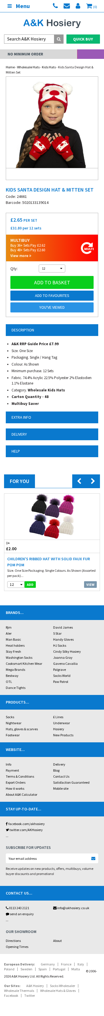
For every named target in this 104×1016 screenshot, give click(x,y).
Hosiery (58, 729)
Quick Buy (83, 39)
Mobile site (60, 788)
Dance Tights (15, 687)
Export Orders (15, 782)
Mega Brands (15, 669)
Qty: (14, 268)
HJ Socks (59, 645)
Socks (10, 717)
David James (63, 627)
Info (8, 764)
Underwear (61, 723)
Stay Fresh (13, 651)
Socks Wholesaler (62, 986)
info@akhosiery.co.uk (73, 908)
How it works (15, 788)
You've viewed (52, 307)
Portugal (59, 969)
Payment (12, 770)
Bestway (12, 675)
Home (10, 67)
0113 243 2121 (18, 908)
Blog (56, 770)
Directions (13, 940)
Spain (42, 969)
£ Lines (58, 717)
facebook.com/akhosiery (26, 824)
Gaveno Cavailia (65, 663)
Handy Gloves (63, 639)
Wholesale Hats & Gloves (58, 990)
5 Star (57, 633)
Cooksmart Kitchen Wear (24, 663)
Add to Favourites (52, 295)
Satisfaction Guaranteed (71, 782)
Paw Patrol (60, 681)
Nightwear (13, 723)
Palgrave (59, 669)
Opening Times (17, 946)
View (90, 584)
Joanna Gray (63, 657)
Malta (75, 969)
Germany (48, 964)
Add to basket (52, 282)
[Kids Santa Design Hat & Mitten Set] (52, 122)
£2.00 (11, 546)
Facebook (11, 995)
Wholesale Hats (28, 67)
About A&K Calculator (21, 794)
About (57, 940)
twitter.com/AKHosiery (26, 830)
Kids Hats (49, 67)
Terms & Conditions (20, 776)
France (66, 964)
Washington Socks (19, 657)
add (30, 584)
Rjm (9, 627)
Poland (9, 969)
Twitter (29, 995)
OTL (9, 681)
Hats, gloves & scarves (22, 729)
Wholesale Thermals (19, 990)
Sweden (26, 969)
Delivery (59, 764)
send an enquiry (21, 914)
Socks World (61, 675)
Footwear (13, 735)
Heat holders (15, 645)
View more (19, 255)
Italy (80, 964)
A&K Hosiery (35, 986)
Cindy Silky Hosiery (67, 651)
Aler (9, 633)
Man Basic (13, 639)
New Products (63, 735)
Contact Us (61, 776)
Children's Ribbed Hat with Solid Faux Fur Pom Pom (48, 561)
